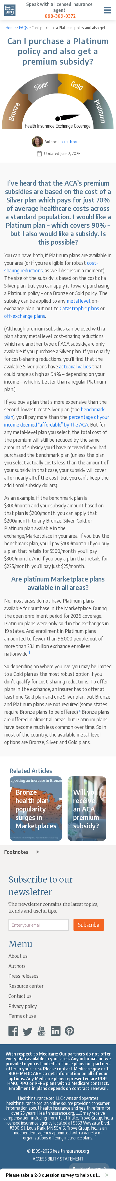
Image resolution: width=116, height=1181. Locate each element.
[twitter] (27, 1031)
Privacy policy (22, 1006)
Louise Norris (69, 141)
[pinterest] (70, 1031)
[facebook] (13, 1031)
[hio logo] (9, 10)
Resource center (25, 985)
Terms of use (22, 1016)
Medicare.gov (87, 1068)
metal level (78, 300)
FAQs (23, 27)
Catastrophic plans (79, 308)
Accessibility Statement (58, 1158)
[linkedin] (56, 1031)
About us (18, 955)
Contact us (20, 996)
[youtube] (41, 1031)
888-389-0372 (60, 16)
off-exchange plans (24, 316)
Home (10, 27)
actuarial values (75, 366)
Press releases (23, 975)
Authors (17, 966)
